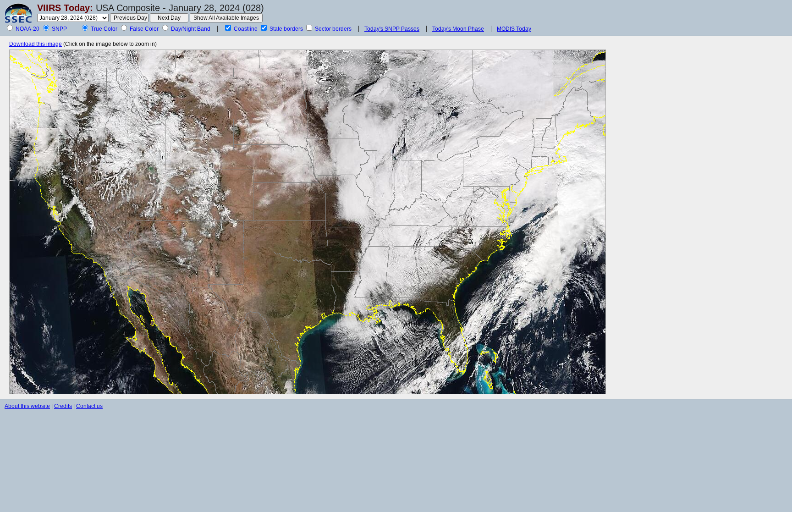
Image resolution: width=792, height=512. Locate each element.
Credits (63, 406)
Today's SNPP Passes (391, 29)
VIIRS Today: (65, 8)
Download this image (35, 44)
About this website (27, 406)
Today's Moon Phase (458, 29)
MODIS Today (514, 29)
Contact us (89, 406)
